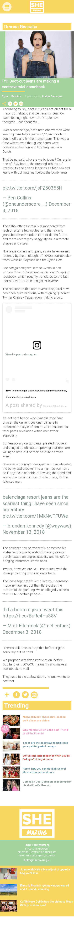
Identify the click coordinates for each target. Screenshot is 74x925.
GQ (24, 109)
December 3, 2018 (22, 632)
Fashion (16, 96)
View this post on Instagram (21, 354)
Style (5, 96)
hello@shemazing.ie (37, 860)
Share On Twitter (15, 103)
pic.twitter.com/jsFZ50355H (32, 188)
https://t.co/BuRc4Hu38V (30, 616)
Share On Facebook (10, 103)
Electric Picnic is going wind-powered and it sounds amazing (44, 887)
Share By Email (21, 103)
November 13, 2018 (24, 532)
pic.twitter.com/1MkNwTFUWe (35, 516)
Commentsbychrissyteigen (57, 406)
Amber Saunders (52, 96)
